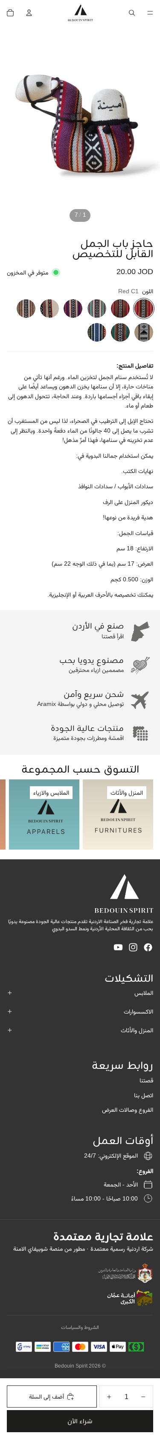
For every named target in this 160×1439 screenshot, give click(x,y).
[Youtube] (118, 947)
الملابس (143, 992)
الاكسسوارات (138, 1011)
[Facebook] (148, 947)
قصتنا (146, 1080)
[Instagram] (133, 947)
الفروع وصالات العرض (127, 1109)
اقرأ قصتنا (113, 636)
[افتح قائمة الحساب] (29, 12)
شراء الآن (80, 1421)
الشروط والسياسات (80, 1327)
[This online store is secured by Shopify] (125, 1273)
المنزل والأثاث (137, 1030)
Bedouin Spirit (71, 1366)
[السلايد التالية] (14, 814)
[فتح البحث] (131, 12)
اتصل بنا (143, 1095)
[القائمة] (150, 13)
